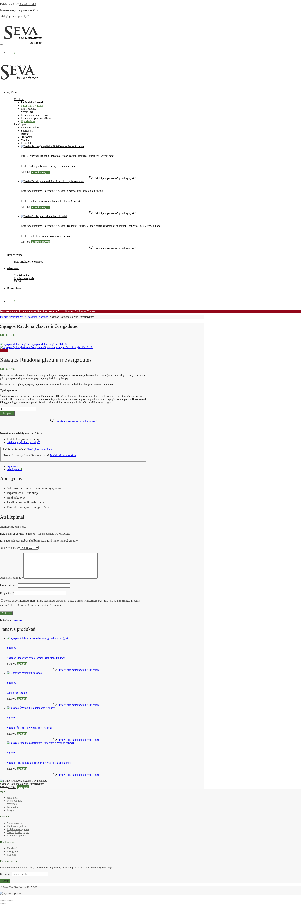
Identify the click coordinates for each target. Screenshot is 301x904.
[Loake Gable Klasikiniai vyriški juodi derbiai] (44, 216)
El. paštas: (6, 873)
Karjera (11, 810)
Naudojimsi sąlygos (18, 832)
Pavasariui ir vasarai (55, 190)
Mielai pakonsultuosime (63, 455)
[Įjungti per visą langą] (4, 900)
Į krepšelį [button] (22, 663)
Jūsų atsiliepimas (11, 577)
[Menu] (1, 44)
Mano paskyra (15, 822)
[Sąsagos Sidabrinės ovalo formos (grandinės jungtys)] (37, 638)
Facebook (12, 848)
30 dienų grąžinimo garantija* (23, 442)
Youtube (11, 854)
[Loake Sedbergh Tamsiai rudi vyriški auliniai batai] (52, 146)
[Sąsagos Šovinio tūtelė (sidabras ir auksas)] (31, 707)
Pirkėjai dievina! (30, 155)
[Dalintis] (8, 900)
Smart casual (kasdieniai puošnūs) (80, 155)
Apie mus (12, 797)
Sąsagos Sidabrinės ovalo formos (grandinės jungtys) (36, 657)
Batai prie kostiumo (31, 190)
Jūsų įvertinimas (10, 547)
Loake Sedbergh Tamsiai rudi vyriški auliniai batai (48, 166)
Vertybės (12, 803)
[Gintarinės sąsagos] (24, 672)
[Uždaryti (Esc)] (11, 900)
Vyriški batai (107, 155)
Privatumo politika (17, 835)
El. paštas (7, 593)
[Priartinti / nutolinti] (1, 900)
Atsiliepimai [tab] (14, 469)
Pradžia (4, 316)
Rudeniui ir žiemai (50, 155)
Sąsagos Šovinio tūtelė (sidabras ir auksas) (30, 727)
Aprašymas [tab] (13, 466)
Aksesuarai (31, 316)
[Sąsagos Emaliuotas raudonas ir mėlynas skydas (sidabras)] (40, 742)
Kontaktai (12, 806)
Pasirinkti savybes (40, 172)
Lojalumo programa (18, 829)
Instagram (12, 851)
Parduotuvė (16, 316)
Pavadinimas (9, 585)
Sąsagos (43, 316)
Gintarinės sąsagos (17, 692)
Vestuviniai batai (136, 225)
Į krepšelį (7, 413)
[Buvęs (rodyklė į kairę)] (1, 903)
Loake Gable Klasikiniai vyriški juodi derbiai (45, 235)
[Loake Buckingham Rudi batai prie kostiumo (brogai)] (52, 181)
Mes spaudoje (14, 800)
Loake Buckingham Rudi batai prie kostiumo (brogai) (50, 200)
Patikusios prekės (16, 826)
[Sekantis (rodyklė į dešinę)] (4, 903)
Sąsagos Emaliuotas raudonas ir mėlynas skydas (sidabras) (39, 762)
